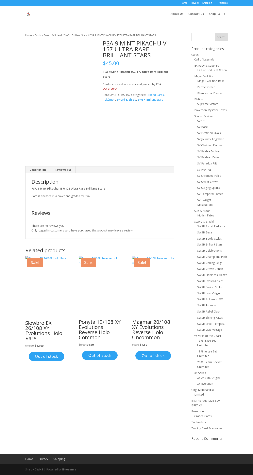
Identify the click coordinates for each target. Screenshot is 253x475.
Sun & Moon (202, 211)
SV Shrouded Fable (209, 176)
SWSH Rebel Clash (209, 311)
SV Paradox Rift (207, 163)
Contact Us (196, 14)
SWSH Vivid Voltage (209, 329)
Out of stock (46, 356)
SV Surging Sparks (208, 188)
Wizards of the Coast (207, 336)
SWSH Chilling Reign (210, 263)
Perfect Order (206, 87)
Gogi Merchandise (202, 390)
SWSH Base (204, 232)
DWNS (39, 469)
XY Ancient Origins (208, 378)
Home (184, 3)
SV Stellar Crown (207, 182)
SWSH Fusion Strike (209, 287)
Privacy (195, 3)
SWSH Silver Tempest (211, 324)
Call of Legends (204, 59)
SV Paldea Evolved (209, 151)
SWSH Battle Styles (209, 238)
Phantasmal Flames (210, 93)
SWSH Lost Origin (208, 293)
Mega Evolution (204, 76)
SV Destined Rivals (209, 133)
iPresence (69, 469)
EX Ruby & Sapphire (206, 65)
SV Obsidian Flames (209, 145)
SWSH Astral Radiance (211, 226)
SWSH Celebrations (209, 250)
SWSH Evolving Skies (210, 281)
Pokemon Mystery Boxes (210, 110)
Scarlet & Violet (204, 116)
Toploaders (198, 422)
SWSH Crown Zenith (210, 269)
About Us (177, 14)
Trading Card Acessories (206, 428)
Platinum (200, 99)
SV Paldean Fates (208, 157)
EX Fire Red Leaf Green (212, 70)
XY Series (200, 373)
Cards (38, 35)
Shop (212, 14)
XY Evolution (205, 383)
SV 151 (201, 121)
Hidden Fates (205, 215)
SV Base (202, 127)
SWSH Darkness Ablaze (212, 275)
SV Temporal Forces (210, 194)
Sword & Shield (53, 35)
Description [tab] (37, 170)
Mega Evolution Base (211, 81)
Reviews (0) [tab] (63, 170)
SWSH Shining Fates (210, 317)
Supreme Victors (207, 104)
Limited (199, 394)
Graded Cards (155, 95)
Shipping (207, 3)
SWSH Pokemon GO (210, 299)
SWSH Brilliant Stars (75, 35)
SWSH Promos (206, 305)
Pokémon (109, 99)
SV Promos (204, 169)
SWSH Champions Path (212, 257)
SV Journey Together (210, 139)
